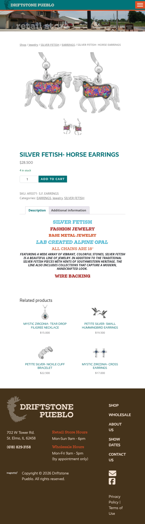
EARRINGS (68, 45)
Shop (23, 45)
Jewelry (33, 45)
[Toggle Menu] (140, 5)
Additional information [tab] (68, 210)
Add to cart (53, 179)
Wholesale (120, 415)
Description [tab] (37, 210)
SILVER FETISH (50, 45)
